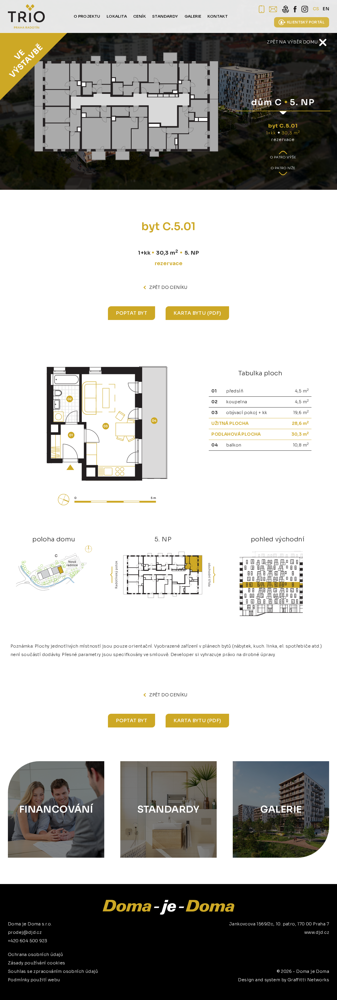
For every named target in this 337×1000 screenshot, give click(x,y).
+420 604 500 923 (27, 941)
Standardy (168, 809)
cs (316, 9)
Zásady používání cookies (36, 963)
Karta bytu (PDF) (197, 313)
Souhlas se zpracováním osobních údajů (53, 971)
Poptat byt (131, 313)
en (326, 9)
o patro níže (283, 168)
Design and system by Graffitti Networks (283, 980)
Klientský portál (306, 22)
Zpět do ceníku (168, 287)
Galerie (281, 809)
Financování (56, 809)
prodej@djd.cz (25, 932)
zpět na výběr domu (293, 42)
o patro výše (283, 157)
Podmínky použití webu (34, 980)
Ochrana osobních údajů (35, 954)
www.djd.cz (316, 932)
